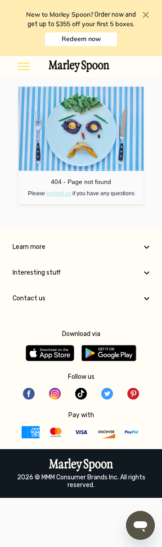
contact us (58, 193)
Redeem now (81, 39)
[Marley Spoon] (81, 465)
